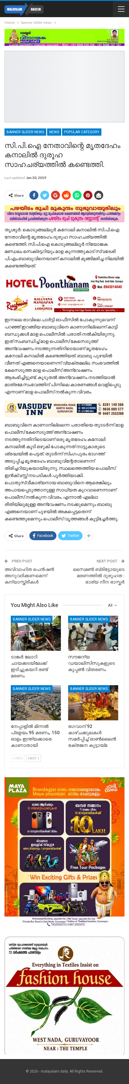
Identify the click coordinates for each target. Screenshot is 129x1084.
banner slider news (25, 132)
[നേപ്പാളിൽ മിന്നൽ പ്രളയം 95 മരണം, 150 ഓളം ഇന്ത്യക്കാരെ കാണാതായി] (36, 702)
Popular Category (81, 132)
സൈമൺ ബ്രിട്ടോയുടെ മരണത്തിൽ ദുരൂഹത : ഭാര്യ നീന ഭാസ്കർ (98, 576)
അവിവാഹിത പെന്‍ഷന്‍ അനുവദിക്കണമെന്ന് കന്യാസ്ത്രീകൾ (29, 576)
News (54, 132)
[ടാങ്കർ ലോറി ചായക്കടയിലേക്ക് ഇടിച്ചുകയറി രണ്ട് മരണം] (36, 633)
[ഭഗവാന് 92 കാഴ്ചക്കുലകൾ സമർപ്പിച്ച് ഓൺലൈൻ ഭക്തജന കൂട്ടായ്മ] (93, 702)
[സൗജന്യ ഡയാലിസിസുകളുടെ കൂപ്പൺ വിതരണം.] (93, 633)
